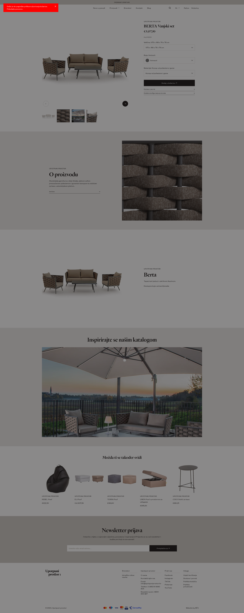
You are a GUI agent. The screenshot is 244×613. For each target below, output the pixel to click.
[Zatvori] (55, 6)
